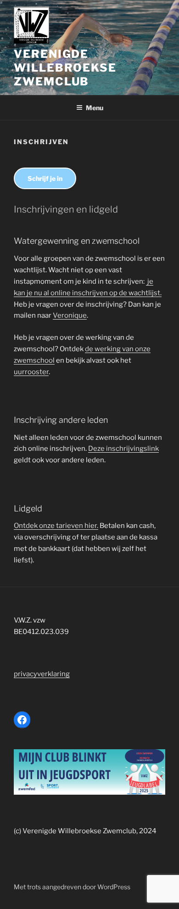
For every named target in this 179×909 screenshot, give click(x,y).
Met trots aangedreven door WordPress (72, 887)
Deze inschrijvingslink (123, 448)
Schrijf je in (45, 178)
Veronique (70, 315)
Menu (94, 108)
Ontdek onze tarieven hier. (56, 526)
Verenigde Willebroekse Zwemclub (65, 67)
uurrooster (31, 372)
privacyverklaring (42, 674)
